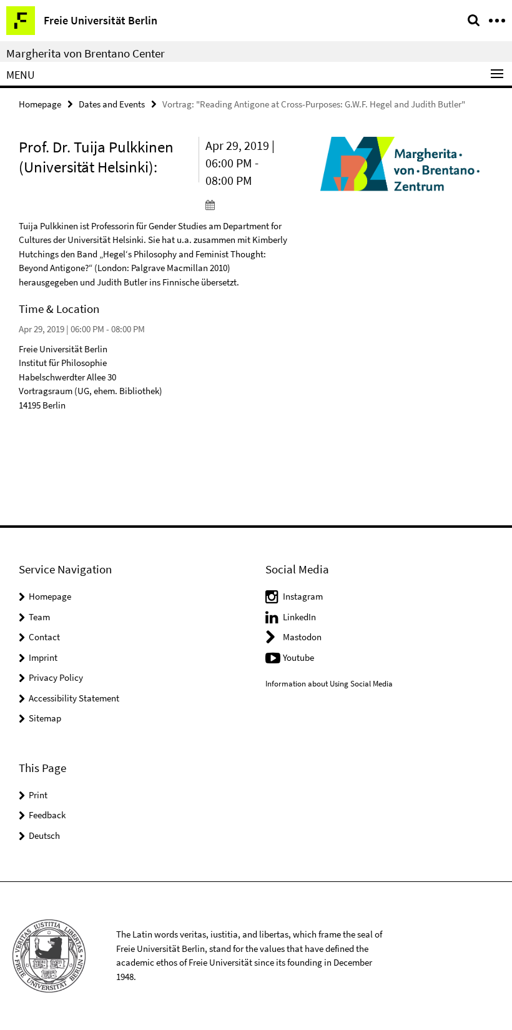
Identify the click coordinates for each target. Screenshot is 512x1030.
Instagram (303, 596)
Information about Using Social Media (329, 683)
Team (39, 617)
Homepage (40, 104)
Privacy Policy (56, 677)
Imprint (43, 657)
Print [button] (38, 795)
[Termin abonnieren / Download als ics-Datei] (246, 204)
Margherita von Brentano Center (85, 53)
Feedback (47, 815)
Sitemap (45, 718)
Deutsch (44, 835)
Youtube (298, 657)
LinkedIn (299, 617)
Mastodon (302, 637)
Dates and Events (112, 104)
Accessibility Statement (74, 698)
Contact (44, 637)
